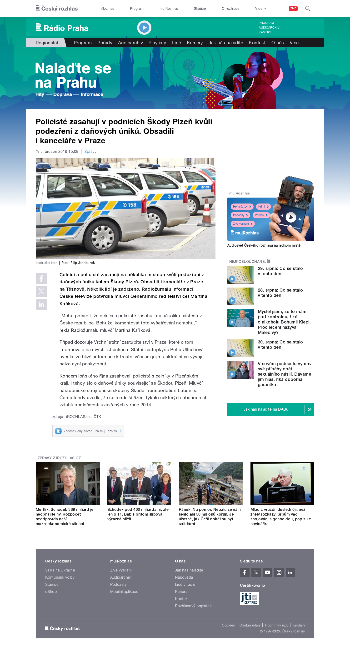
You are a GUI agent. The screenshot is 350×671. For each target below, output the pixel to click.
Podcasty (118, 584)
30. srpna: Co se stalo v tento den (280, 344)
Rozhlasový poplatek (193, 606)
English (299, 625)
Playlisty (157, 42)
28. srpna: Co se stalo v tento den (280, 293)
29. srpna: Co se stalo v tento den (280, 271)
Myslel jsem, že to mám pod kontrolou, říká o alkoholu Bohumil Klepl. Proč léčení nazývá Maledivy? (284, 322)
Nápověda (184, 577)
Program (137, 8)
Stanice (200, 8)
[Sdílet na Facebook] (41, 278)
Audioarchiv (269, 27)
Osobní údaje (250, 625)
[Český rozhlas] (57, 8)
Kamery (265, 32)
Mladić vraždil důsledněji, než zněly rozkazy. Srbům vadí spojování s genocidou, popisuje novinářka (280, 516)
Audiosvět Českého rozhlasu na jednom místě (263, 245)
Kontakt (257, 42)
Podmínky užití (277, 625)
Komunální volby (60, 577)
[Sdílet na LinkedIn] (41, 304)
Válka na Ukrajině (60, 570)
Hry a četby (240, 206)
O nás (277, 42)
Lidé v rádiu (185, 584)
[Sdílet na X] (41, 291)
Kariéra (181, 591)
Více (296, 42)
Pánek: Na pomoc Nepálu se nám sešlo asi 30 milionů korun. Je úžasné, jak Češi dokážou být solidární (210, 516)
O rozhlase (230, 8)
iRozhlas (107, 8)
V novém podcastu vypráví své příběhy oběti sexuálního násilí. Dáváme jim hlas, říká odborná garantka (285, 374)
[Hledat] (307, 8)
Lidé (176, 42)
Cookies (228, 625)
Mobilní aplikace (124, 591)
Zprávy (91, 151)
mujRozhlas (169, 8)
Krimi (261, 206)
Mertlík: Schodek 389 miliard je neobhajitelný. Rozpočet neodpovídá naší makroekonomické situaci (65, 516)
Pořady (104, 42)
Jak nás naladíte (226, 42)
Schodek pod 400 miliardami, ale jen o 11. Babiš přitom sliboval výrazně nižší (138, 514)
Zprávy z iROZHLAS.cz (59, 458)
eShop (51, 591)
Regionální (47, 42)
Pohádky (238, 215)
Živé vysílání (241, 223)
